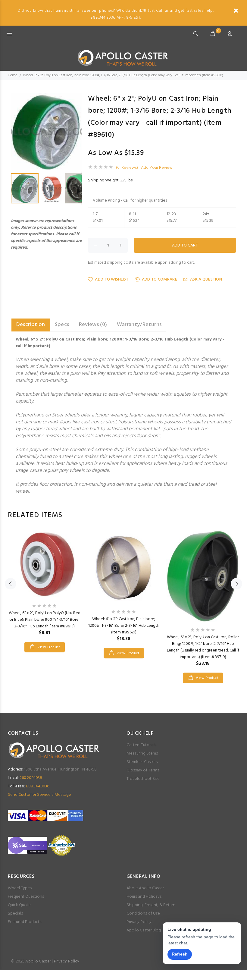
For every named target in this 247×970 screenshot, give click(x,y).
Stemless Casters (142, 761)
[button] (76, 98)
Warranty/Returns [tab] (139, 324)
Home (12, 75)
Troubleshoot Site (143, 778)
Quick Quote (19, 905)
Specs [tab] (62, 324)
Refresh (180, 954)
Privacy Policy (139, 921)
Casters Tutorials (141, 745)
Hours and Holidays (144, 896)
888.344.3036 (28, 786)
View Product (48, 647)
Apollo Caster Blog (144, 930)
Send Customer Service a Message (39, 794)
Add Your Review (157, 168)
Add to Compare (159, 279)
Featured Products (24, 921)
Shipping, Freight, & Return (151, 905)
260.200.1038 (25, 777)
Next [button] (236, 583)
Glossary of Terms (143, 770)
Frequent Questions (26, 896)
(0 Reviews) (127, 168)
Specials (15, 913)
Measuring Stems (142, 753)
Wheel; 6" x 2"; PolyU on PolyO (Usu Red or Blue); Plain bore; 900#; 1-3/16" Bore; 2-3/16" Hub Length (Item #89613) (44, 620)
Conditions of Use (143, 913)
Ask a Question (206, 279)
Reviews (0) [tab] (93, 324)
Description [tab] (30, 324)
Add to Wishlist (111, 279)
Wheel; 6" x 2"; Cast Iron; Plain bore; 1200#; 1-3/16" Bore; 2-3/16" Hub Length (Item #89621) (123, 626)
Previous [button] (10, 583)
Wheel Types (20, 888)
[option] (44, 585)
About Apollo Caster (145, 888)
